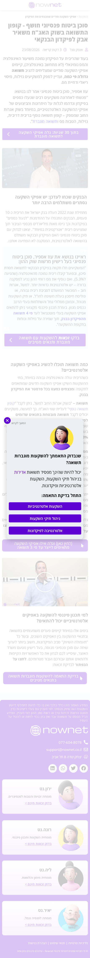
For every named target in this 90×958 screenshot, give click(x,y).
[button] (7, 420)
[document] (45, 479)
